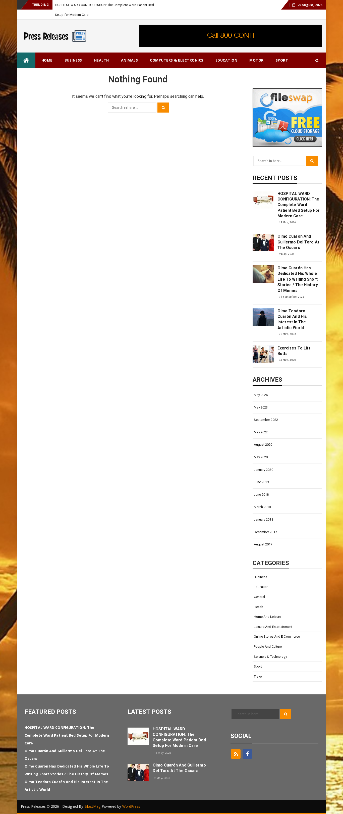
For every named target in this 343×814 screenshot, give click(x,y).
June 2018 (261, 494)
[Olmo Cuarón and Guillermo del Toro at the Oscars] (263, 242)
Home (46, 60)
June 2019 (261, 482)
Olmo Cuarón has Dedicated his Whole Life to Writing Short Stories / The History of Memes (297, 279)
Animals (129, 60)
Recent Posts (275, 177)
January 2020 (263, 470)
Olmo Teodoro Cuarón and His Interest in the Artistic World (292, 319)
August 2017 (263, 544)
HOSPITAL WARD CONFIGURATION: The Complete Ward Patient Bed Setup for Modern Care (298, 205)
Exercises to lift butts (293, 351)
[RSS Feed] (236, 754)
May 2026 (261, 395)
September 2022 (266, 420)
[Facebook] (247, 754)
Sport (282, 60)
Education (226, 60)
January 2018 (263, 519)
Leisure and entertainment (273, 627)
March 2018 (262, 507)
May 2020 (261, 457)
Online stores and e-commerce (277, 636)
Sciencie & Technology (270, 656)
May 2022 (261, 432)
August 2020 (263, 444)
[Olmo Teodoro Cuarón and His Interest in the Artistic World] (263, 317)
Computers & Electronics (176, 60)
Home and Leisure (267, 617)
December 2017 (265, 532)
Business (73, 60)
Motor (256, 60)
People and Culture (268, 646)
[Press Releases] (26, 60)
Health (101, 60)
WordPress (131, 806)
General (259, 597)
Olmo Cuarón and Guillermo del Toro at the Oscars (298, 242)
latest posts (149, 711)
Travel (258, 676)
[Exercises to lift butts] (263, 354)
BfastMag (92, 806)
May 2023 (261, 407)
